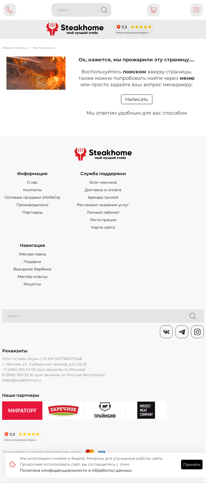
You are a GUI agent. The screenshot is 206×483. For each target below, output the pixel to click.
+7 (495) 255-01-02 (19, 369)
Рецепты (32, 284)
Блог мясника (103, 182)
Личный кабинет (103, 212)
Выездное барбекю (32, 269)
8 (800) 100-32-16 (18, 374)
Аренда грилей (103, 197)
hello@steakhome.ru (21, 380)
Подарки (32, 261)
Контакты (32, 189)
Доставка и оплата (103, 189)
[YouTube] (181, 331)
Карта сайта (103, 227)
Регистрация (103, 219)
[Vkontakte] (166, 331)
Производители (32, 204)
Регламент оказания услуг (103, 204)
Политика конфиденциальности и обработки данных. (76, 470)
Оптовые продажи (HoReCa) (32, 197)
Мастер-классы (32, 276)
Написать (136, 99)
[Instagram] (197, 331)
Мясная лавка (32, 254)
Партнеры (32, 212)
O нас (32, 182)
